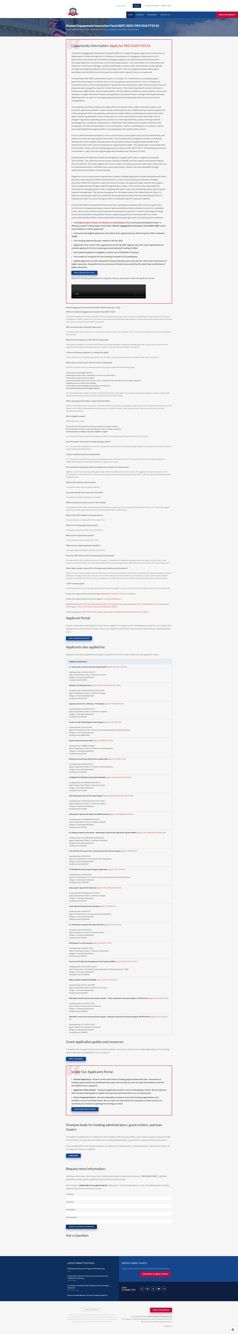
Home (130, 15)
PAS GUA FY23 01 (133, 29)
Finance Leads (166, 6)
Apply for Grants (227, 15)
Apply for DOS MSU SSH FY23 (116, 667)
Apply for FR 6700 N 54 (129, 851)
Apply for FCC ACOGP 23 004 (158, 998)
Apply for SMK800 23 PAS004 (103, 741)
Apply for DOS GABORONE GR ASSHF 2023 (151, 833)
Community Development (80, 29)
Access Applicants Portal (85, 1109)
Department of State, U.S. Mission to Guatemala (109, 29)
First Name (70, 1194)
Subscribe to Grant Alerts (155, 1274)
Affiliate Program (152, 6)
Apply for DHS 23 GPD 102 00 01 (126, 961)
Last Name (70, 1202)
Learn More (73, 1155)
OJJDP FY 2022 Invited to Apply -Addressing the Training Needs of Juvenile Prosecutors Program (115, 612)
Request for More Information (81, 1226)
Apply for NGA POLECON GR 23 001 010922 (106, 685)
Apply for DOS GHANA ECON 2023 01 (118, 777)
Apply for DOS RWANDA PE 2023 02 (121, 814)
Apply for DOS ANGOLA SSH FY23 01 (109, 888)
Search (137, 6)
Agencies (140, 15)
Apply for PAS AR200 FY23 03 (114, 704)
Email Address (71, 1210)
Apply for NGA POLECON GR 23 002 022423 (118, 796)
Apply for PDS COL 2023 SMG (107, 980)
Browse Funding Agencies (76, 1295)
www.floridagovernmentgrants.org (160, 1316)
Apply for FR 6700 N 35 (108, 906)
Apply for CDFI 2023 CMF (112, 722)
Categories (152, 15)
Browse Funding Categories (97, 1295)
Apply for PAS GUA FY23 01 (130, 46)
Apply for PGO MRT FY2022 (102, 943)
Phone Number (71, 1217)
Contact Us (165, 15)
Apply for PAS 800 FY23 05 (117, 759)
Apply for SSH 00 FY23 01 (112, 925)
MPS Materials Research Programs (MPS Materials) (86, 1269)
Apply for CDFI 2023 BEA (116, 869)
